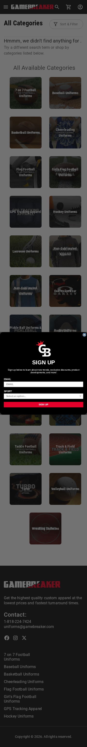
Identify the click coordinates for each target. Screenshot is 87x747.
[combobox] (42, 396)
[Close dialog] (84, 334)
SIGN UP (43, 404)
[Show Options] (80, 396)
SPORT (8, 391)
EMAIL (7, 379)
